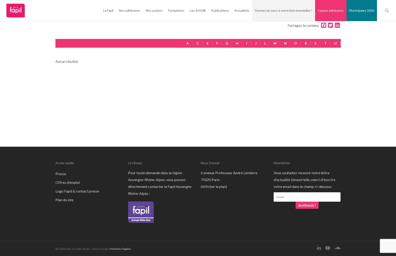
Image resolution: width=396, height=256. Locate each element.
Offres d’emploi (67, 182)
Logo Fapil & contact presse (77, 191)
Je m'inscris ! (307, 205)
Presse (60, 173)
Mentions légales (120, 248)
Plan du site (64, 200)
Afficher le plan (214, 186)
